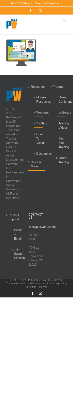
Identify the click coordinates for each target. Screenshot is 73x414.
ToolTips (38, 123)
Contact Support (14, 217)
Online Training (61, 160)
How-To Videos (38, 138)
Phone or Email (16, 234)
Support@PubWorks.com (49, 3)
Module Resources (38, 99)
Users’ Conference (61, 99)
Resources (37, 86)
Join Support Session (16, 254)
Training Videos (61, 125)
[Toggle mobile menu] (65, 22)
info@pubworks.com (36, 226)
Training (58, 86)
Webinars (38, 112)
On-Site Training (61, 143)
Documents (38, 153)
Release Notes (36, 164)
